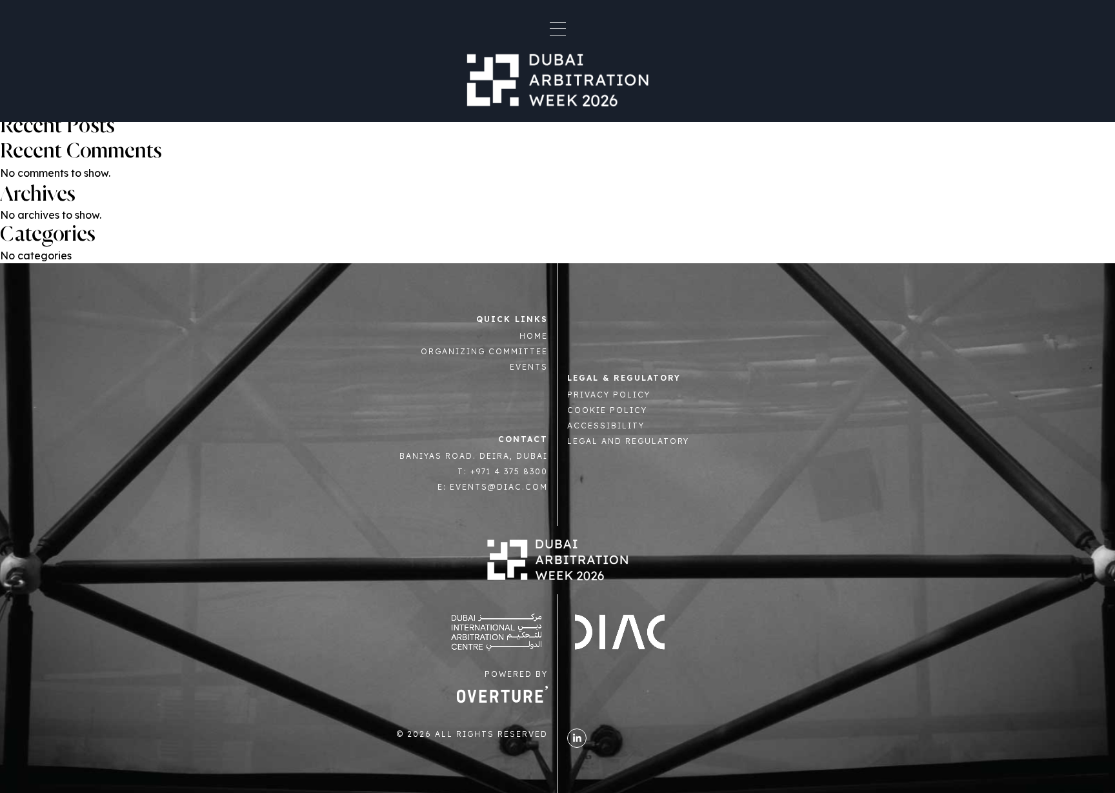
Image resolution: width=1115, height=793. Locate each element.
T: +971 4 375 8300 (502, 471)
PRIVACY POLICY (608, 394)
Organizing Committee (484, 351)
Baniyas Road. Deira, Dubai (473, 456)
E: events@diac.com (492, 487)
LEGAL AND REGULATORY (628, 441)
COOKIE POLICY (607, 410)
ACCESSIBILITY (606, 425)
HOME (533, 336)
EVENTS (529, 367)
